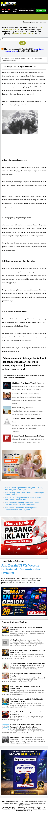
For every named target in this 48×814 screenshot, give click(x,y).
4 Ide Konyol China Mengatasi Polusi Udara (26, 737)
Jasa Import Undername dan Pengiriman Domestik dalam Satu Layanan (21, 508)
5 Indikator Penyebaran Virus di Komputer (28, 383)
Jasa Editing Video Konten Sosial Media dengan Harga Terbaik (24, 494)
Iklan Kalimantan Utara (10, 801)
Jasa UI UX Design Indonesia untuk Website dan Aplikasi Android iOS (23, 499)
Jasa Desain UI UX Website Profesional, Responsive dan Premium (20, 569)
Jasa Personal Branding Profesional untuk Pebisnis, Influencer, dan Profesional (22, 504)
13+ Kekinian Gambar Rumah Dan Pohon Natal (27, 663)
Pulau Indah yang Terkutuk (22, 408)
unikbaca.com (27, 809)
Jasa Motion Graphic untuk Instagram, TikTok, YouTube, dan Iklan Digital (24, 489)
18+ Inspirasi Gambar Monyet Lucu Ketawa (26, 640)
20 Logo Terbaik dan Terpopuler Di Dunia (28, 436)
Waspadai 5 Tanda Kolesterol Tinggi (25, 394)
